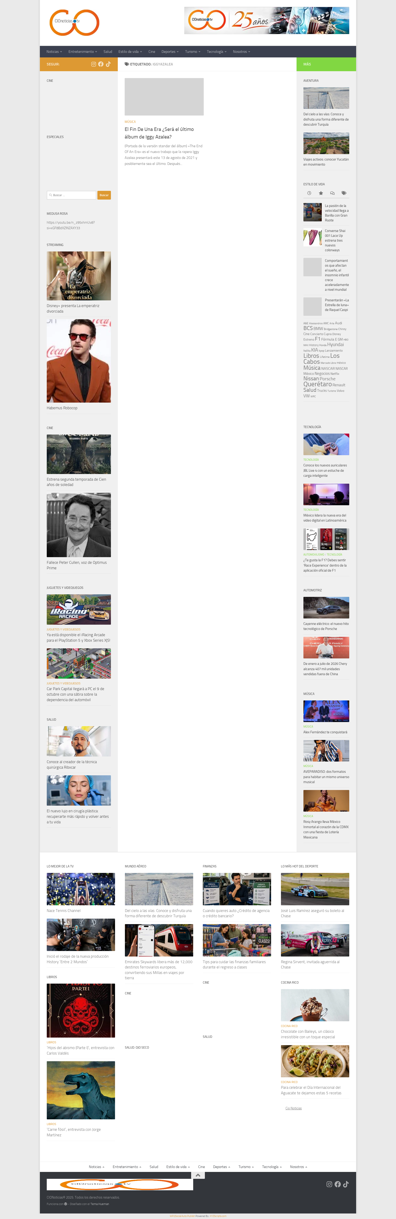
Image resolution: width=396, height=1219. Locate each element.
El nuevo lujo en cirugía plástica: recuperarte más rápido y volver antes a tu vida (78, 816)
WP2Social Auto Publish (182, 1216)
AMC (326, 323)
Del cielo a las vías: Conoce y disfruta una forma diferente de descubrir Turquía (326, 119)
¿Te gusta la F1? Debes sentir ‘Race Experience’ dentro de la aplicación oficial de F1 (325, 565)
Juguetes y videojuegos (63, 629)
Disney (336, 334)
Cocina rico (289, 1026)
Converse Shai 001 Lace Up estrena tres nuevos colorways (335, 240)
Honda (323, 345)
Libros (311, 355)
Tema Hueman (100, 1204)
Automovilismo (313, 554)
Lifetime (325, 356)
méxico (341, 362)
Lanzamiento (334, 351)
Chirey (342, 329)
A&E (305, 323)
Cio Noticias (294, 1108)
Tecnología (215, 51)
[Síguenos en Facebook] (101, 64)
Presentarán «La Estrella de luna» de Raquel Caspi (337, 305)
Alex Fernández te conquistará (325, 732)
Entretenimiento (81, 51)
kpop (321, 350)
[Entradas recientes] (309, 193)
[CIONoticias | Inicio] (73, 23)
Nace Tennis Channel (64, 910)
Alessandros (316, 323)
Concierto (316, 334)
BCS (308, 328)
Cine (151, 51)
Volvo (340, 391)
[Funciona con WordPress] (65, 1203)
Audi (338, 323)
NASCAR (328, 368)
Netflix (334, 373)
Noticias (53, 51)
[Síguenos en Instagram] (93, 64)
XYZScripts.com (218, 1216)
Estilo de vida (128, 51)
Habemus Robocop (62, 408)
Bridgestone (331, 329)
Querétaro (317, 384)
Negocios (322, 373)
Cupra (328, 334)
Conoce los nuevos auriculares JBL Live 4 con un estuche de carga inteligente (325, 470)
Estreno (308, 339)
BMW (318, 328)
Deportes (168, 51)
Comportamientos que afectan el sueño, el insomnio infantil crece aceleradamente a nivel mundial (337, 275)
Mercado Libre (328, 362)
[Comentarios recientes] (332, 193)
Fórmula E (329, 339)
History (314, 345)
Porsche (328, 378)
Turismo (191, 51)
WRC (313, 396)
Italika (307, 350)
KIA (314, 350)
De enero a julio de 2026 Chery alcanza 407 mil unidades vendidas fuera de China (325, 669)
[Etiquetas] (343, 193)
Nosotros (240, 51)
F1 (318, 339)
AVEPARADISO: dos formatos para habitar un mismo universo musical (326, 777)
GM (340, 339)
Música (130, 122)
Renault (339, 385)
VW (306, 395)
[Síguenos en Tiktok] (108, 64)
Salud (108, 51)
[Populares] (320, 193)
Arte (332, 323)
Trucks (322, 391)
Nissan (311, 378)
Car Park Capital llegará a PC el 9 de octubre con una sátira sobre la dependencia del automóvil (75, 694)
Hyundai (335, 344)
